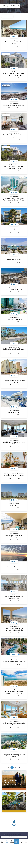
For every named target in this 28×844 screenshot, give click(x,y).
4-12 (14, 100)
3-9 (14, 68)
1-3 (14, 161)
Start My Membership (14, 836)
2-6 (14, 37)
